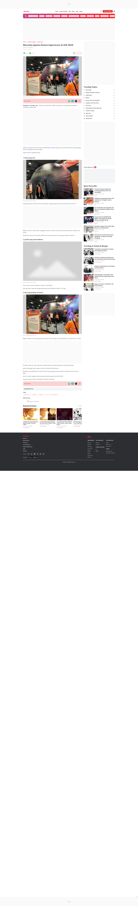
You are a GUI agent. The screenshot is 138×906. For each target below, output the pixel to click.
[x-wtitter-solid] (76, 101)
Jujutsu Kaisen (51, 150)
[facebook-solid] (72, 101)
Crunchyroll (29, 152)
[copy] (79, 101)
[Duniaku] (26, 11)
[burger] (114, 11)
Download (25, 542)
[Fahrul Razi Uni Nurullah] (24, 425)
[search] (101, 11)
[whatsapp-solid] (69, 101)
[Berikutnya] (82, 439)
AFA (32, 107)
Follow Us (25, 538)
